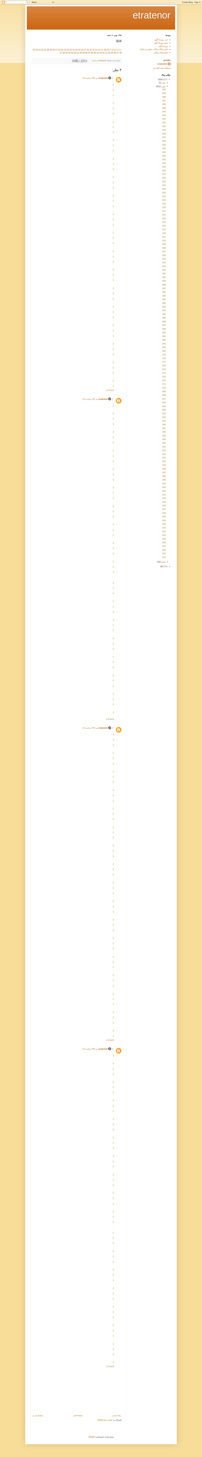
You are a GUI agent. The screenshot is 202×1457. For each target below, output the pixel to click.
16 (88, 50)
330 (164, 163)
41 (106, 53)
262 (164, 413)
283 (164, 340)
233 (164, 524)
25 (62, 50)
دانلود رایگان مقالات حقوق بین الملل (154, 49)
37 (117, 53)
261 (164, 421)
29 (51, 50)
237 (164, 509)
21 (73, 50)
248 (164, 469)
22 (71, 50)
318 (164, 207)
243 (164, 487)
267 (164, 399)
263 (164, 417)
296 (164, 292)
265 (164, 410)
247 (164, 472)
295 (164, 296)
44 (98, 53)
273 (164, 377)
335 (164, 145)
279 (164, 355)
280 (164, 351)
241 (164, 495)
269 (164, 391)
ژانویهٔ (163, 562)
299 (164, 281)
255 (164, 443)
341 (164, 123)
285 (164, 333)
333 (164, 152)
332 (164, 156)
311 (164, 237)
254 (164, 447)
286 (164, 329)
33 (39, 50)
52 (75, 53)
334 (164, 148)
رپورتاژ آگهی (163, 46)
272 (164, 380)
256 (164, 439)
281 (164, 347)
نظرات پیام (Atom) (105, 1420)
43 (100, 53)
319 (164, 204)
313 (164, 229)
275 (164, 369)
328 (164, 171)
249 (164, 465)
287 (164, 325)
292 (164, 307)
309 (164, 244)
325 (164, 182)
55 (66, 53)
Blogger (92, 1437)
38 (115, 53)
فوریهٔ (163, 86)
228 (164, 542)
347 (164, 100)
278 (164, 358)
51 (78, 53)
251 (164, 458)
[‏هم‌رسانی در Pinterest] (73, 60)
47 (89, 53)
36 (120, 53)
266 (164, 402)
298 (164, 285)
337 (164, 137)
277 (164, 362)
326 (164, 178)
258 (164, 436)
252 (164, 454)
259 (164, 432)
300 (164, 277)
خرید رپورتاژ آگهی (161, 40)
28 (54, 50)
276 (164, 366)
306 (164, 255)
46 (92, 53)
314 (164, 226)
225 (164, 553)
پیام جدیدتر (116, 1415)
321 (164, 196)
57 (61, 53)
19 (79, 50)
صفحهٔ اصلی (77, 1415)
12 (99, 50)
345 (164, 108)
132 (164, 233)
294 (164, 299)
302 (164, 270)
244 (164, 484)
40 (109, 53)
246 (164, 476)
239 (164, 502)
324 (164, 185)
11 (102, 50)
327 (164, 174)
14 (93, 50)
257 (164, 428)
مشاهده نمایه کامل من (161, 68)
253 (164, 450)
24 (65, 50)
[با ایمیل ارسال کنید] (85, 60)
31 (45, 50)
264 (164, 406)
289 (164, 318)
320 (164, 200)
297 (164, 288)
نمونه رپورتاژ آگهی (161, 43)
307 (164, 251)
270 (164, 388)
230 (164, 535)
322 (164, 193)
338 (164, 134)
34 (37, 50)
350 (164, 89)
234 (164, 520)
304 (164, 262)
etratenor (151, 15)
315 (164, 222)
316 (164, 218)
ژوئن (163, 83)
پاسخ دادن (110, 390)
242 (164, 491)
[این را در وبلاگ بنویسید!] (82, 60)
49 (83, 53)
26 (59, 50)
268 (164, 395)
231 (164, 531)
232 (164, 528)
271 (164, 384)
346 (164, 104)
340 (164, 126)
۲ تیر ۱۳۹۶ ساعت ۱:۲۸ (97, 78)
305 (164, 259)
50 (81, 53)
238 (164, 506)
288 (164, 322)
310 (164, 240)
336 (164, 141)
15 (90, 50)
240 (164, 498)
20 (76, 50)
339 (164, 130)
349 (164, 93)
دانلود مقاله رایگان (161, 52)
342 (164, 119)
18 (82, 50)
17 (85, 50)
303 (164, 266)
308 (164, 248)
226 (164, 550)
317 (164, 211)
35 (34, 50)
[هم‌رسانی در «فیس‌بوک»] (76, 60)
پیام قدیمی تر (37, 1415)
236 (164, 513)
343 (164, 115)
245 (164, 480)
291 (164, 310)
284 (164, 336)
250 (164, 461)
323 (164, 189)
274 (164, 373)
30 (48, 50)
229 (164, 539)
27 (56, 50)
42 (103, 53)
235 (164, 517)
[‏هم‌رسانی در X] (79, 60)
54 (69, 53)
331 (164, 159)
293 (164, 303)
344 (164, 112)
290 (164, 314)
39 (112, 53)
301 (164, 274)
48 (86, 53)
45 (95, 53)
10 (105, 50)
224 (164, 557)
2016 (165, 566)
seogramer (103, 78)
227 (164, 546)
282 (164, 344)
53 (72, 53)
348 (164, 97)
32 (42, 50)
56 (63, 53)
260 (164, 424)
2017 (165, 79)
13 (96, 50)
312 (164, 215)
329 (164, 167)
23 (68, 50)
